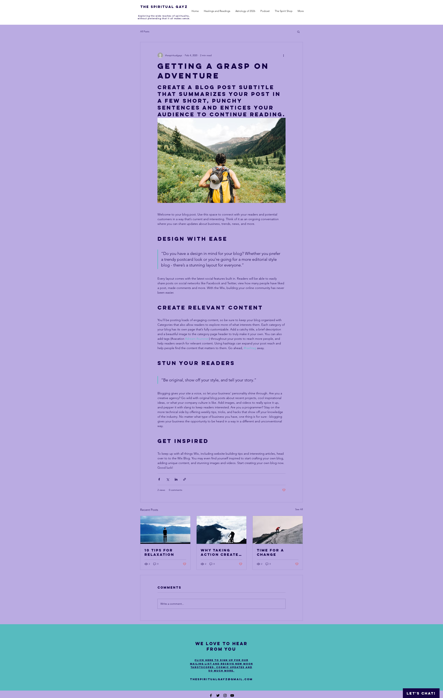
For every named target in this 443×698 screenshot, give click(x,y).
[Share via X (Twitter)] (167, 479)
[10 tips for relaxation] (165, 530)
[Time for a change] (278, 530)
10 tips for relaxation (159, 552)
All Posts (144, 31)
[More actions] (283, 55)
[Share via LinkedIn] (176, 479)
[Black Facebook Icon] (211, 695)
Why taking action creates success (221, 552)
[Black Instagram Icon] (225, 695)
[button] (298, 31)
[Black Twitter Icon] (218, 695)
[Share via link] (184, 479)
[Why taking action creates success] (222, 530)
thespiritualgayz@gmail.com (221, 679)
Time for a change (270, 552)
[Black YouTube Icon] (232, 695)
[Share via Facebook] (159, 479)
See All (299, 509)
